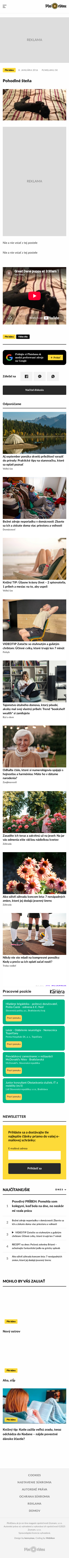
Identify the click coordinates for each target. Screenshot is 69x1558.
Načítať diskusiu (34, 390)
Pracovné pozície (17, 991)
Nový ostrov (11, 1331)
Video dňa (23, 337)
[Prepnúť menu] (4, 6)
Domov (34, 1511)
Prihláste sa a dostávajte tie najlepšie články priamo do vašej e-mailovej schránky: (33, 1136)
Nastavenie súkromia (34, 1482)
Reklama (34, 1503)
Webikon (50, 1538)
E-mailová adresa (17, 1148)
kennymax (29, 1538)
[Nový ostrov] (34, 1308)
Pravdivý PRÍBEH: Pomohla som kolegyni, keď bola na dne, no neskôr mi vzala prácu (38, 1206)
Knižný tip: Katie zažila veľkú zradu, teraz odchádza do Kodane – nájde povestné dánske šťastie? (32, 1434)
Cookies (34, 1475)
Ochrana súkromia (34, 1496)
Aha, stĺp (9, 1380)
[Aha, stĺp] (34, 1357)
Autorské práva (34, 1489)
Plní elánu (9, 70)
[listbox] (54, 1189)
